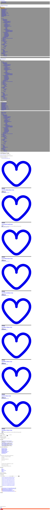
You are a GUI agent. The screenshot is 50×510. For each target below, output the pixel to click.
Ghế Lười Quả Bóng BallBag (7, 64)
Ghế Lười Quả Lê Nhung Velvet (7, 69)
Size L (6, 23)
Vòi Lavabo (5, 151)
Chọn (2, 226)
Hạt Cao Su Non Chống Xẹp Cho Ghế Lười (8, 38)
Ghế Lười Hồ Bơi (3, 106)
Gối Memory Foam (5, 41)
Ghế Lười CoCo (6, 66)
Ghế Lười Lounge (6, 36)
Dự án (2, 468)
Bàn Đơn (4, 50)
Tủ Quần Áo (4, 52)
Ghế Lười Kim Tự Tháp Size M (9, 126)
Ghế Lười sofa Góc (6, 77)
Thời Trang (3, 16)
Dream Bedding (3, 44)
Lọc (7, 435)
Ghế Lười (3, 18)
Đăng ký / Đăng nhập (4, 1)
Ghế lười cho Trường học (4, 450)
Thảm (3, 145)
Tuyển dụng (3, 471)
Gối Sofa (4, 43)
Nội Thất (3, 49)
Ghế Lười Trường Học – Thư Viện (5, 15)
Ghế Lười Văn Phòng (4, 14)
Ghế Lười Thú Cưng (4, 109)
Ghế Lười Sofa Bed (6, 131)
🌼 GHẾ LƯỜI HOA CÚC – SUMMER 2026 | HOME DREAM (9, 488)
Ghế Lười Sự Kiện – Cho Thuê (5, 13)
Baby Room (4, 39)
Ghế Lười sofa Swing (6, 35)
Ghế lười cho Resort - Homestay (5, 451)
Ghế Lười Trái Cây (5, 19)
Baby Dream (3, 134)
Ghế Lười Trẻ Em (3, 10)
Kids (3, 47)
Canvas (6, 27)
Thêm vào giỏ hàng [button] (4, 260)
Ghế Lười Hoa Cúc (6, 32)
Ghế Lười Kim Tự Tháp (7, 29)
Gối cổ (5, 42)
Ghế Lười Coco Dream (6, 117)
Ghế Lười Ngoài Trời (5, 80)
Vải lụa (5, 89)
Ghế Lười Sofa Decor (5, 75)
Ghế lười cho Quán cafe (4, 448)
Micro (6, 123)
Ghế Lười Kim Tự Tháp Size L (9, 31)
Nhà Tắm (4, 55)
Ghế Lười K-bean (6, 26)
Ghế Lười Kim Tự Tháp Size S (9, 30)
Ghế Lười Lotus (6, 72)
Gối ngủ (5, 137)
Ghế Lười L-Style (6, 33)
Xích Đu (4, 94)
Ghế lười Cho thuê (4, 453)
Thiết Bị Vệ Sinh (3, 53)
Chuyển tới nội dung (2, 0)
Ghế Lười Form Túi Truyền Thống (7, 22)
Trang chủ (1, 154)
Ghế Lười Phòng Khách (4, 9)
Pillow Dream (3, 40)
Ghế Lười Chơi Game (4, 104)
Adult (3, 140)
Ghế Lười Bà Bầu (4, 11)
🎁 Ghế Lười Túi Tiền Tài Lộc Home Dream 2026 (7, 489)
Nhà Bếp (4, 97)
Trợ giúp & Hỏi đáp (4, 470)
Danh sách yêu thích (4, 2)
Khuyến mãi (3, 469)
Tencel (5, 142)
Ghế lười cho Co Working (4, 449)
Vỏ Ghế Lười (4, 37)
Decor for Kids (4, 83)
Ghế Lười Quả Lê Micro (7, 25)
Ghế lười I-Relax (6, 120)
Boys (4, 91)
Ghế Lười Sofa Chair (6, 34)
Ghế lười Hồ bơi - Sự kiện (4, 452)
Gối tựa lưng (5, 86)
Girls (4, 48)
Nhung (6, 28)
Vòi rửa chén (5, 54)
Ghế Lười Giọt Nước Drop (7, 24)
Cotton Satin (5, 45)
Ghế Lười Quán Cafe (4, 107)
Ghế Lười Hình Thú (5, 115)
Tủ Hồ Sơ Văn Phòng (5, 51)
